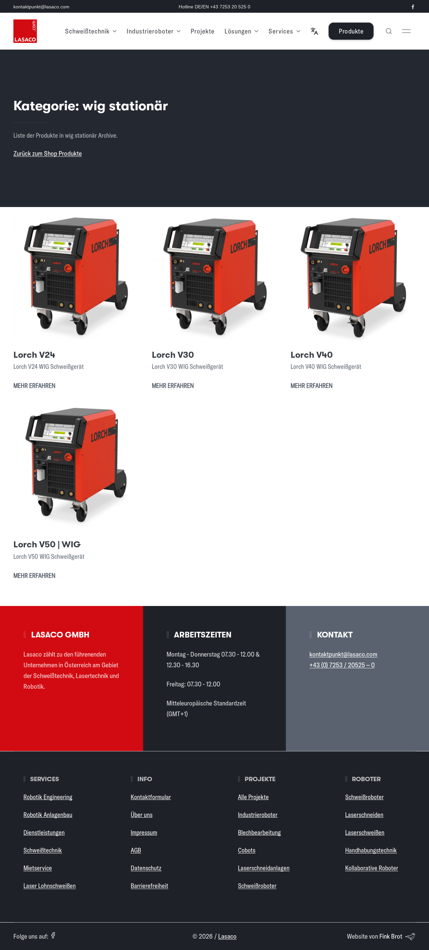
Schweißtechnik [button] (87, 31)
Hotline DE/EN (214, 6)
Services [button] (280, 31)
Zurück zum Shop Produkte (47, 153)
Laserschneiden (364, 815)
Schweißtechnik (42, 850)
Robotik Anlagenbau (47, 815)
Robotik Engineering (47, 797)
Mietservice (37, 868)
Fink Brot (390, 936)
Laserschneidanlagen (264, 868)
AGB (136, 850)
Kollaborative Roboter (371, 868)
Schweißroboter (257, 886)
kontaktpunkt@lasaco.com (41, 6)
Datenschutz (146, 868)
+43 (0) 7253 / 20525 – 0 (342, 665)
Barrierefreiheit (149, 886)
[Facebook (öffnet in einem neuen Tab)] (53, 935)
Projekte (202, 31)
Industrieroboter (258, 815)
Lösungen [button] (238, 31)
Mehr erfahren (34, 386)
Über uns (141, 815)
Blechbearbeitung (259, 832)
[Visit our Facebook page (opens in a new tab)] (413, 7)
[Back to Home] (25, 31)
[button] (314, 31)
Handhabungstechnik (371, 850)
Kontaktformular (151, 797)
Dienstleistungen (44, 832)
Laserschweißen (364, 832)
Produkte (351, 31)
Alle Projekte (253, 797)
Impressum (144, 832)
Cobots (246, 850)
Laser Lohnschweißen (49, 886)
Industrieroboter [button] (150, 31)
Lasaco (227, 936)
